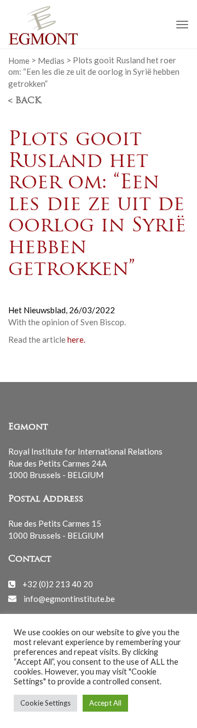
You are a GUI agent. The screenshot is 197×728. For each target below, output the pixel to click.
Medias (51, 60)
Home (19, 60)
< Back (24, 101)
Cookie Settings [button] (45, 703)
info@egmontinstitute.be (69, 598)
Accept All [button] (105, 703)
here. (76, 339)
